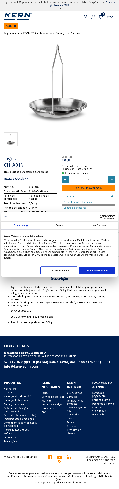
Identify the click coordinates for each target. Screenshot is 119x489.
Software (9, 433)
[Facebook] (50, 458)
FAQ (44, 412)
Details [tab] (59, 225)
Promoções (10, 441)
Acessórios (46, 33)
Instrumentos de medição (19, 418)
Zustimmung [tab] (21, 225)
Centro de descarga (75, 207)
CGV (113, 456)
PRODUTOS (29, 33)
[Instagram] (59, 462)
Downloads (48, 408)
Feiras (45, 392)
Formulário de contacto (75, 402)
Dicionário (73, 426)
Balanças (61, 33)
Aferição (46, 400)
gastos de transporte (76, 482)
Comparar (69, 196)
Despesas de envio (103, 403)
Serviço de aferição (53, 396)
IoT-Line (8, 392)
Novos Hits (10, 388)
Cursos (71, 418)
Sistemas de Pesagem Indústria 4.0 (16, 410)
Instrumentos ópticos (16, 429)
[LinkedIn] (69, 458)
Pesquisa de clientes (74, 432)
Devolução (98, 414)
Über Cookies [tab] (98, 225)
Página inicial (12, 33)
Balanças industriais (16, 400)
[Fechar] (60, 8)
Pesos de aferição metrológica (21, 415)
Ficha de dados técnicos (78, 202)
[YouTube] (59, 458)
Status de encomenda (99, 409)
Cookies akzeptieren (97, 270)
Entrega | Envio (101, 399)
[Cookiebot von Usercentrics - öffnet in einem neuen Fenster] (101, 217)
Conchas (75, 33)
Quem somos (74, 392)
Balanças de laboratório (18, 396)
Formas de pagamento (99, 394)
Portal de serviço (52, 404)
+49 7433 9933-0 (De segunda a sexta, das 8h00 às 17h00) (55, 362)
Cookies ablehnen (59, 270)
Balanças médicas (14, 404)
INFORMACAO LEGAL (96, 456)
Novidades (73, 414)
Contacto (72, 396)
